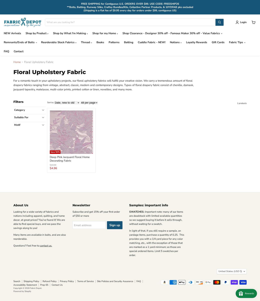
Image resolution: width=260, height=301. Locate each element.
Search (16, 281)
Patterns (114, 42)
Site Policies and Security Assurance (115, 281)
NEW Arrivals (12, 33)
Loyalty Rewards (196, 42)
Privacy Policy (67, 281)
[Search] (219, 22)
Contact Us (57, 284)
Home (17, 62)
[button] (242, 22)
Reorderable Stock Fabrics (58, 42)
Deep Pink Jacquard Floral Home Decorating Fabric (70, 158)
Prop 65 (44, 284)
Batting (128, 42)
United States (230, 271)
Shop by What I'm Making (70, 33)
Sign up (114, 225)
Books (100, 42)
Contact (18, 51)
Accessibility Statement (25, 284)
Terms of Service (85, 281)
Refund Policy (50, 281)
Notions (175, 42)
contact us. (46, 245)
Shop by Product (36, 33)
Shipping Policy (31, 281)
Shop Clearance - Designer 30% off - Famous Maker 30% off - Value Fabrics (171, 33)
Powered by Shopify (22, 291)
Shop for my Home (104, 33)
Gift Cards (218, 42)
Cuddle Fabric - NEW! (151, 42)
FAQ (6, 51)
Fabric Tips (236, 42)
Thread (86, 42)
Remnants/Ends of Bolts (19, 42)
